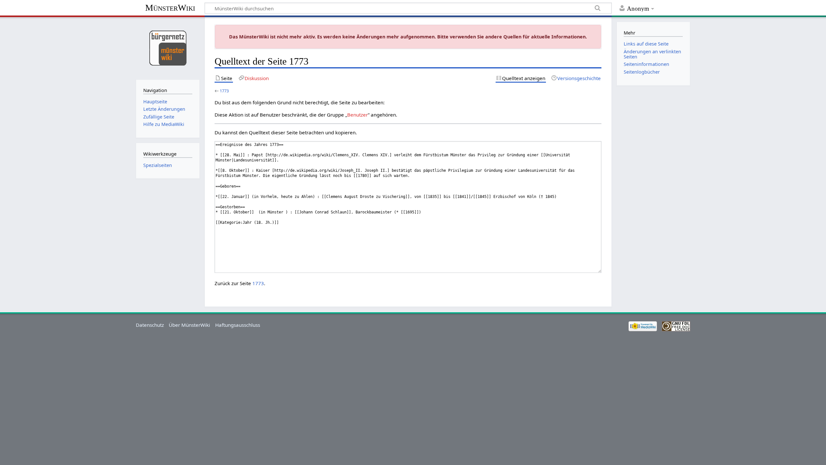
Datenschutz (150, 325)
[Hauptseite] (168, 48)
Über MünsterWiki (189, 325)
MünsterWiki (170, 8)
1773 (224, 91)
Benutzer (357, 114)
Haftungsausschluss (237, 325)
